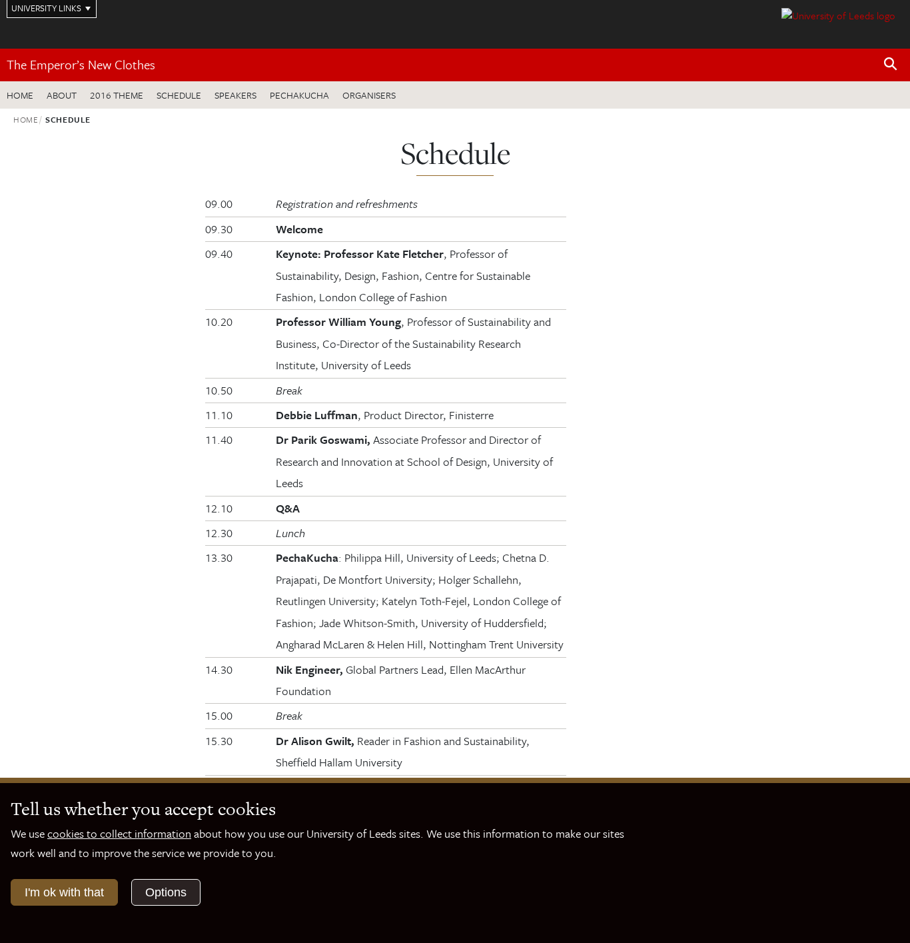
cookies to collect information (119, 833)
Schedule (179, 95)
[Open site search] (890, 64)
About (62, 95)
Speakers (235, 95)
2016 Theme (116, 95)
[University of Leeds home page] (838, 14)
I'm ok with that (64, 892)
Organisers (369, 95)
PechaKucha (299, 95)
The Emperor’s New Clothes (81, 64)
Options (166, 892)
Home (20, 95)
